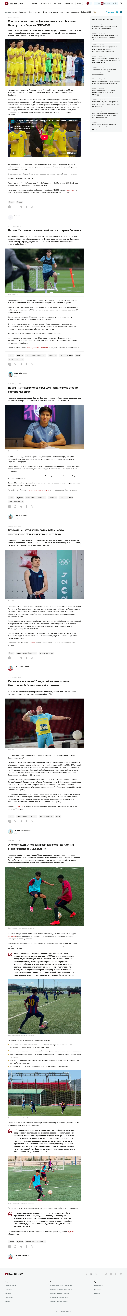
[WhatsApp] (15, 207)
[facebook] (101, 1274)
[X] (32, 207)
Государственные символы (59, 1293)
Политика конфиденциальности (61, 1289)
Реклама (97, 1293)
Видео (19, 202)
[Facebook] (26, 207)
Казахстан (53, 355)
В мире (7, 1301)
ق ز (113, 3)
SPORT (79, 3)
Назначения (23, 12)
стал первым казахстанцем (38, 490)
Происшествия (10, 1286)
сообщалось (18, 806)
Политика (8, 1289)
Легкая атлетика (46, 816)
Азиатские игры (46, 653)
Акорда (14, 12)
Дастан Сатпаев (66, 355)
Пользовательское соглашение (61, 1286)
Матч (78, 355)
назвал (32, 643)
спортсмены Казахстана (36, 355)
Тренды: (8, 12)
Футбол (20, 355)
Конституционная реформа (70, 12)
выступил (12, 936)
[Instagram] (9, 207)
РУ (102, 3)
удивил (71, 1232)
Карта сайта (98, 1286)
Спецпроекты (53, 12)
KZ (96, 3)
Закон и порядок (35, 12)
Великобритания (16, 359)
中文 (108, 3)
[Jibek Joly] (110, 12)
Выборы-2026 (86, 12)
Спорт (11, 202)
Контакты (97, 1289)
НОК (58, 816)
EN (105, 3)
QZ (99, 3)
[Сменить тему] (89, 3)
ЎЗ (116, 3)
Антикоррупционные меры (59, 1297)
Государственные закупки (59, 1301)
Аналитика (69, 3)
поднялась (70, 190)
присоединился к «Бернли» (38, 348)
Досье (45, 12)
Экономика (9, 1297)
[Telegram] (20, 207)
